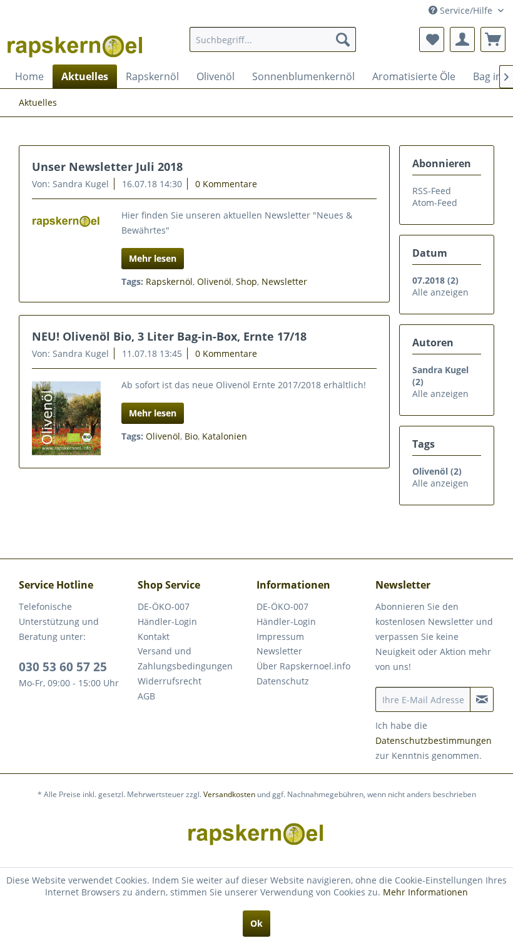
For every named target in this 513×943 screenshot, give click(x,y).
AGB (146, 696)
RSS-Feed (431, 191)
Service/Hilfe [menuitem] (466, 10)
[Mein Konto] (462, 39)
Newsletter (284, 281)
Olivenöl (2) (437, 471)
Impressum (280, 636)
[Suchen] (343, 39)
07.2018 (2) (435, 280)
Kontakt (154, 636)
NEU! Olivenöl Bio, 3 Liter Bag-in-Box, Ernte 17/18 (169, 336)
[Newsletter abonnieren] (482, 699)
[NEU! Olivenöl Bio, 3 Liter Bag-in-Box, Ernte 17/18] (66, 418)
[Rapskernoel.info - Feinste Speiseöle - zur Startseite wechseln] (75, 42)
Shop (246, 281)
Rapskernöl (169, 281)
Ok (256, 923)
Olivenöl (214, 281)
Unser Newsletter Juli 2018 (107, 166)
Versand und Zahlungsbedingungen (185, 658)
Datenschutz (282, 681)
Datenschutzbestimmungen (433, 740)
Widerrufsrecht (169, 681)
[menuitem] (273, 39)
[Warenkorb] (492, 39)
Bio (191, 436)
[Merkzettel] (431, 39)
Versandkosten (229, 794)
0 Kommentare (226, 184)
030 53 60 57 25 (63, 667)
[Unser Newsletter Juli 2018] (66, 219)
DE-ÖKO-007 (164, 606)
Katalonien (224, 436)
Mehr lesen (152, 258)
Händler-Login (167, 621)
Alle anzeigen (440, 292)
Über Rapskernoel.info (303, 666)
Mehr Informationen (425, 892)
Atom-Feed (434, 203)
